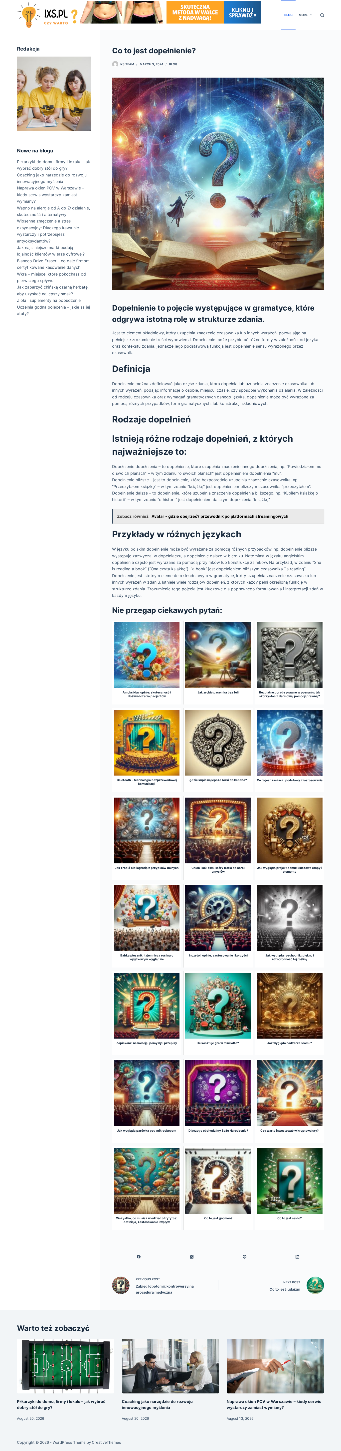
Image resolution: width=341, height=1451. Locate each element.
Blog (288, 15)
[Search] (322, 15)
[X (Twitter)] (191, 1256)
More (303, 15)
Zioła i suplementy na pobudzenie (49, 300)
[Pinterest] (244, 1256)
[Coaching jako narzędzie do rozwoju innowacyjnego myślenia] (170, 1366)
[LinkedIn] (297, 1256)
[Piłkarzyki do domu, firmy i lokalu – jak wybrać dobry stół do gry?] (65, 1366)
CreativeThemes (106, 1442)
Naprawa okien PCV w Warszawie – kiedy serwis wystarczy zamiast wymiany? (50, 194)
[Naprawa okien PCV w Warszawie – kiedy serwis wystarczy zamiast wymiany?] (275, 1366)
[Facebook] (138, 1256)
